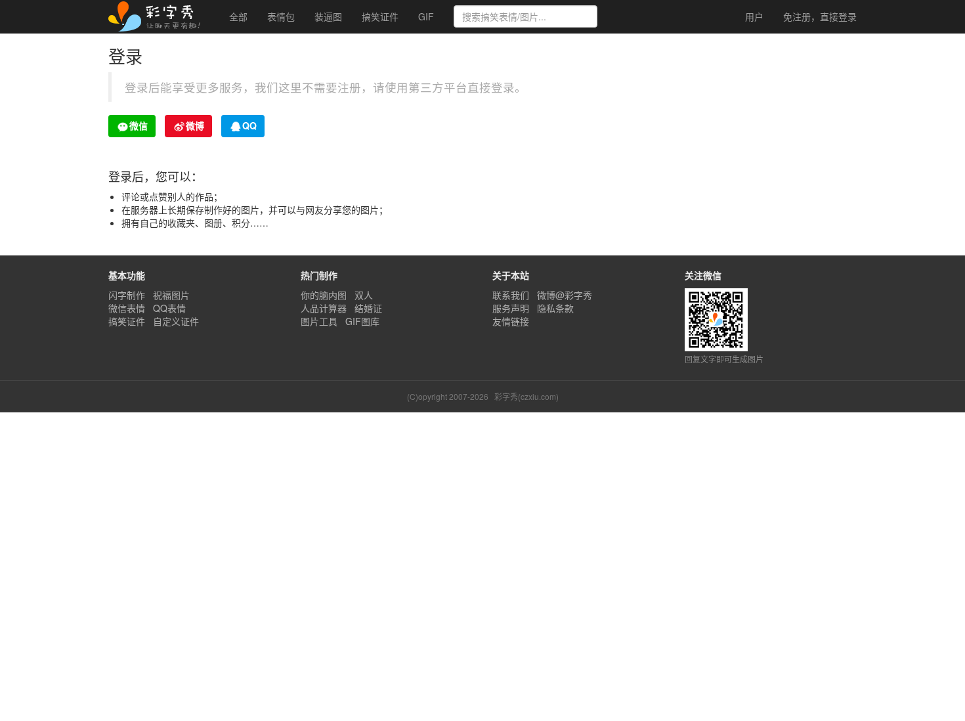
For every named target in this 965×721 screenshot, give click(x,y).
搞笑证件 (380, 16)
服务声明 (510, 308)
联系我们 (510, 294)
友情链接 (510, 321)
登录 (820, 16)
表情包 (281, 16)
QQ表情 (169, 308)
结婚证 (368, 308)
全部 (238, 16)
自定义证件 (176, 321)
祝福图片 (171, 294)
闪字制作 (126, 294)
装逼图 (328, 16)
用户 (752, 16)
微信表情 (126, 308)
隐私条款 (555, 308)
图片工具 (319, 321)
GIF (426, 16)
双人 (363, 294)
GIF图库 (362, 321)
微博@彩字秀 (564, 294)
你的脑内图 (324, 294)
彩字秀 (158, 16)
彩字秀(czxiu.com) (526, 396)
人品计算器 (324, 308)
